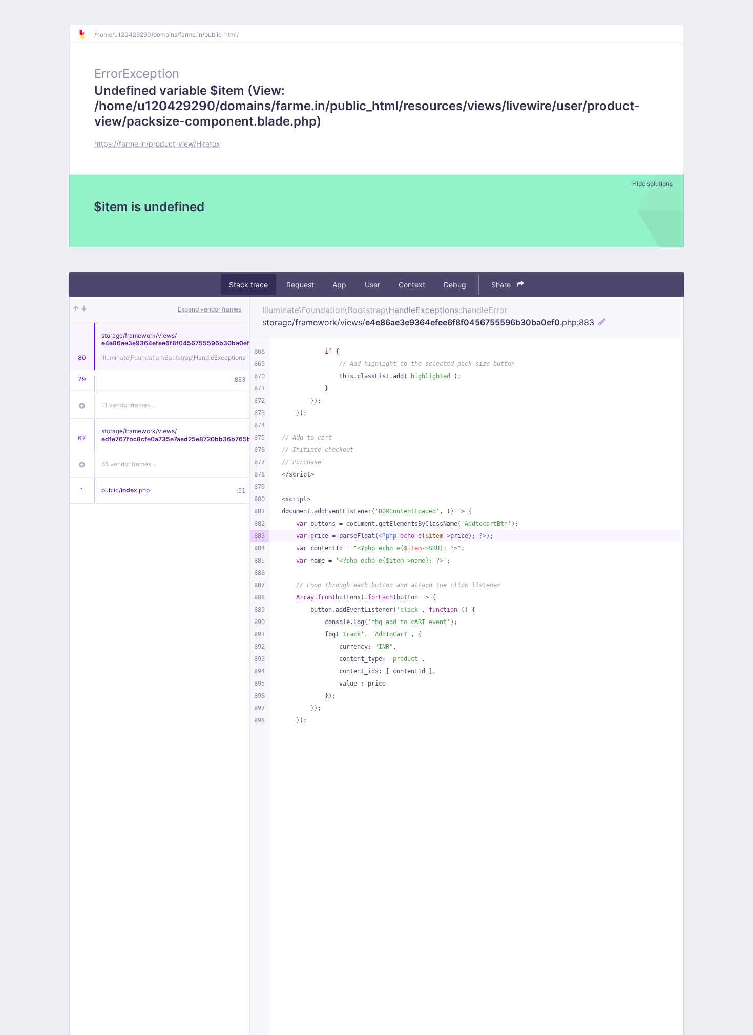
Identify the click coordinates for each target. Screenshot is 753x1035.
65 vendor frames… (128, 464)
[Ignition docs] (86, 34)
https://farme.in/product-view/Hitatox (157, 143)
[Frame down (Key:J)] (84, 309)
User (372, 284)
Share (502, 284)
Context (412, 284)
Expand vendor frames (209, 309)
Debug (455, 284)
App (339, 284)
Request (300, 284)
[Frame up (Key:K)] (76, 309)
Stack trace (248, 284)
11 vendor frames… (128, 405)
